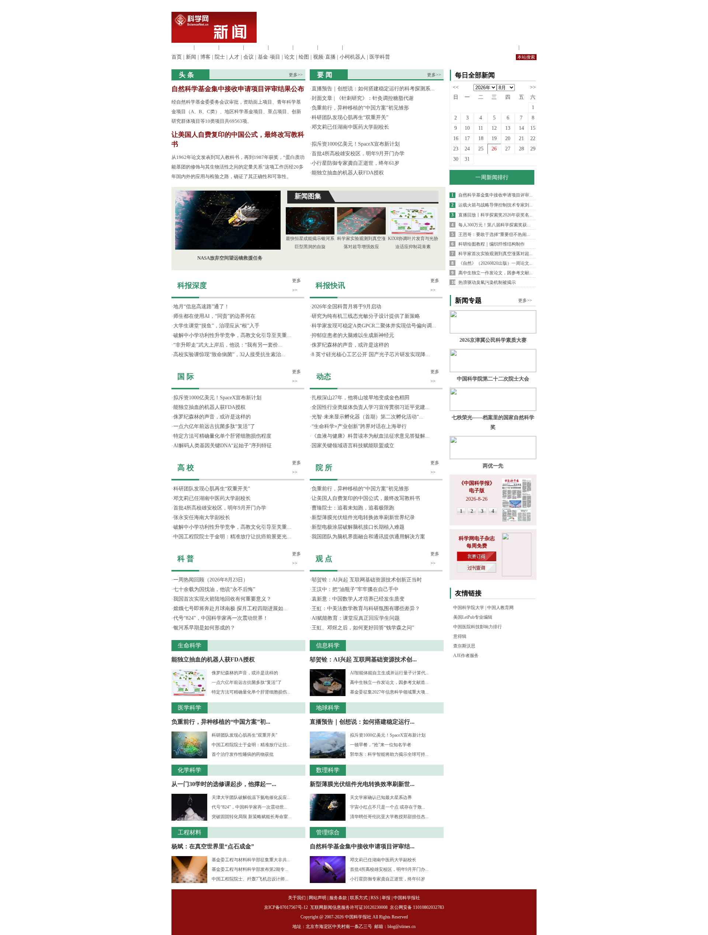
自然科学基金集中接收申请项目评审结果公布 (237, 89)
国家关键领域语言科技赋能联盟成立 (353, 445)
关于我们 (297, 897)
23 (455, 149)
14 (521, 128)
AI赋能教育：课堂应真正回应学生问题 (356, 618)
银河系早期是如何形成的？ (204, 627)
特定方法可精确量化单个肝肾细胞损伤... (251, 692)
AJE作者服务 (466, 655)
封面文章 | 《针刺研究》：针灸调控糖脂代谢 (363, 98)
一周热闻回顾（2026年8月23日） (210, 580)
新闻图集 (308, 196)
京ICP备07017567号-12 (286, 907)
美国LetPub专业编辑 (472, 617)
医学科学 (206, 47)
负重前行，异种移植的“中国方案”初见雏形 (360, 108)
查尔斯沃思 (464, 646)
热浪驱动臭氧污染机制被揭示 (487, 282)
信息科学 (280, 47)
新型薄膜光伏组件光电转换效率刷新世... (362, 784)
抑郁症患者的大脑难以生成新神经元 (353, 335)
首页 (176, 57)
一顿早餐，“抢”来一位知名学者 (380, 744)
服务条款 (338, 897)
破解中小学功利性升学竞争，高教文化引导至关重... (232, 335)
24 (467, 149)
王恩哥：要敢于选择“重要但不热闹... (494, 234)
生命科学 (181, 47)
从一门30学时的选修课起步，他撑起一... (223, 784)
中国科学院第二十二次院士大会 (493, 379)
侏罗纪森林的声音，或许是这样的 (212, 417)
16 (455, 138)
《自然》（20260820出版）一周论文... (495, 263)
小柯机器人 (352, 57)
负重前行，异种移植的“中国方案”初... (220, 722)
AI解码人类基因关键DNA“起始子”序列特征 (222, 445)
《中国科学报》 (477, 483)
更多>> (296, 74)
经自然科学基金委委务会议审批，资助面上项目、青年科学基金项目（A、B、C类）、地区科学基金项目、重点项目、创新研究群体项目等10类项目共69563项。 (236, 111)
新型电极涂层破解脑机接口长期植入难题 (358, 527)
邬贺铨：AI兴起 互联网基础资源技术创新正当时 (367, 580)
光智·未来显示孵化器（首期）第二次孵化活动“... (367, 417)
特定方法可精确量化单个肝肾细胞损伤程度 (222, 436)
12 (494, 128)
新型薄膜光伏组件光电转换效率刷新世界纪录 (363, 517)
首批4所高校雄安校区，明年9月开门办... (389, 869)
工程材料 (256, 47)
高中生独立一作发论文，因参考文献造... (389, 682)
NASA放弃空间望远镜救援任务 (230, 258)
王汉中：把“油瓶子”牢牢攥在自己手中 (355, 589)
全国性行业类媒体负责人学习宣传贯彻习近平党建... (371, 407)
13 (507, 128)
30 (455, 159)
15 (532, 128)
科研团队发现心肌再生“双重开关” (350, 117)
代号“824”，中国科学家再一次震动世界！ (220, 618)
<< (456, 87)
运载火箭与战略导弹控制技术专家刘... (495, 205)
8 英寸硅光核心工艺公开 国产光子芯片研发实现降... (371, 354)
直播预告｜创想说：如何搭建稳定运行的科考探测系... (373, 88)
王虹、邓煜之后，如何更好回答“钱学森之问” (363, 627)
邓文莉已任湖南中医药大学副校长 (350, 127)
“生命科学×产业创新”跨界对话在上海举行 (359, 426)
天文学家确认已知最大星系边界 (381, 797)
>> (533, 87)
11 (480, 128)
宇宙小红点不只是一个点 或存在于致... (387, 807)
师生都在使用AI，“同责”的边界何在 (214, 316)
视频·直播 (324, 57)
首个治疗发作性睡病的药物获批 (243, 754)
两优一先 (493, 466)
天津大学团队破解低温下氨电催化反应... (251, 797)
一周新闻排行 (492, 177)
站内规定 (506, 47)
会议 (248, 57)
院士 (220, 57)
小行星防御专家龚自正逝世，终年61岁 (355, 163)
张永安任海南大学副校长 (201, 517)
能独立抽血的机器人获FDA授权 (348, 172)
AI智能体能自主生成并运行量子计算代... (389, 672)
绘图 (304, 57)
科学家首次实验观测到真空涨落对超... (495, 253)
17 (467, 138)
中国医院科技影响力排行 (477, 626)
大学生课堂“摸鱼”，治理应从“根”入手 (216, 326)
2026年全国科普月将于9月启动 (346, 306)
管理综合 (354, 47)
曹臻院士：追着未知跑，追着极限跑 (353, 508)
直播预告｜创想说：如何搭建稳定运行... (362, 722)
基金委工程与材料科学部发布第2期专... (250, 869)
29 (532, 149)
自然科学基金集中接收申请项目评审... (495, 195)
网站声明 (317, 897)
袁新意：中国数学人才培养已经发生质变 (358, 599)
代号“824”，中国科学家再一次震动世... (249, 807)
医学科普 (379, 57)
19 (494, 138)
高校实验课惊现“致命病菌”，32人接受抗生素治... (229, 354)
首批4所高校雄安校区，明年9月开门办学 (358, 153)
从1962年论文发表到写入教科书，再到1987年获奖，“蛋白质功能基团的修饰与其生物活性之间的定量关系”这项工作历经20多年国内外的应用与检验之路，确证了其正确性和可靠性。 (238, 166)
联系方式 (359, 897)
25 (480, 149)
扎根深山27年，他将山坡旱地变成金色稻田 (361, 397)
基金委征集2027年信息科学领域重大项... (389, 692)
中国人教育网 (500, 607)
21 (521, 138)
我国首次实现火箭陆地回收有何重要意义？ (222, 599)
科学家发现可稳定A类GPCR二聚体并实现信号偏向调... (374, 326)
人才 (234, 57)
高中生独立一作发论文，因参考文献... (495, 272)
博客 (205, 57)
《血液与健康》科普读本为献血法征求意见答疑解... (371, 436)
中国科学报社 (406, 897)
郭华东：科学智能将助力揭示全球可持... (389, 754)
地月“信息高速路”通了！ (201, 306)
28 (521, 149)
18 (480, 138)
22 (532, 138)
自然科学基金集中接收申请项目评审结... (362, 846)
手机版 (529, 47)
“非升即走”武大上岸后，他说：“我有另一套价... (227, 345)
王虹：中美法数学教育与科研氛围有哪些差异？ (366, 608)
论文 (289, 57)
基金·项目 (269, 57)
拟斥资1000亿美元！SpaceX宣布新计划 (356, 144)
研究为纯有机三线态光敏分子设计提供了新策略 (366, 316)
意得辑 (459, 636)
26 (494, 149)
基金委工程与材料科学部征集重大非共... (251, 859)
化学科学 (231, 47)
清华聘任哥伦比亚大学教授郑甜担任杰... (389, 816)
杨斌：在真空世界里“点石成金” (212, 846)
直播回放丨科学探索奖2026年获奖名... (495, 215)
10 (467, 128)
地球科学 (305, 47)
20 (507, 138)
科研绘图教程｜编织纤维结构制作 (491, 244)
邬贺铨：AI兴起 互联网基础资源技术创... (363, 659)
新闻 (191, 57)
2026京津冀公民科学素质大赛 (493, 340)
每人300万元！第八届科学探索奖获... (494, 224)
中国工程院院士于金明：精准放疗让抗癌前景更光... (232, 536)
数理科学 (330, 47)
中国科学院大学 (468, 607)
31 (467, 159)
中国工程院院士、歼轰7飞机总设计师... (250, 879)
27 (507, 149)
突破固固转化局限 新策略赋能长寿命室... (251, 816)
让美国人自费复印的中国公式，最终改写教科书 (366, 498)
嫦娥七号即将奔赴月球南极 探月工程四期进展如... (230, 608)
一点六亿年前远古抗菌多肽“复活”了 (214, 426)
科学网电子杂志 (477, 538)
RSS (375, 897)
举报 (386, 897)
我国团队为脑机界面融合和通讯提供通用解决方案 (368, 536)
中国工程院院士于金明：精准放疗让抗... (251, 744)
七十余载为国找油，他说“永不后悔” (214, 589)
